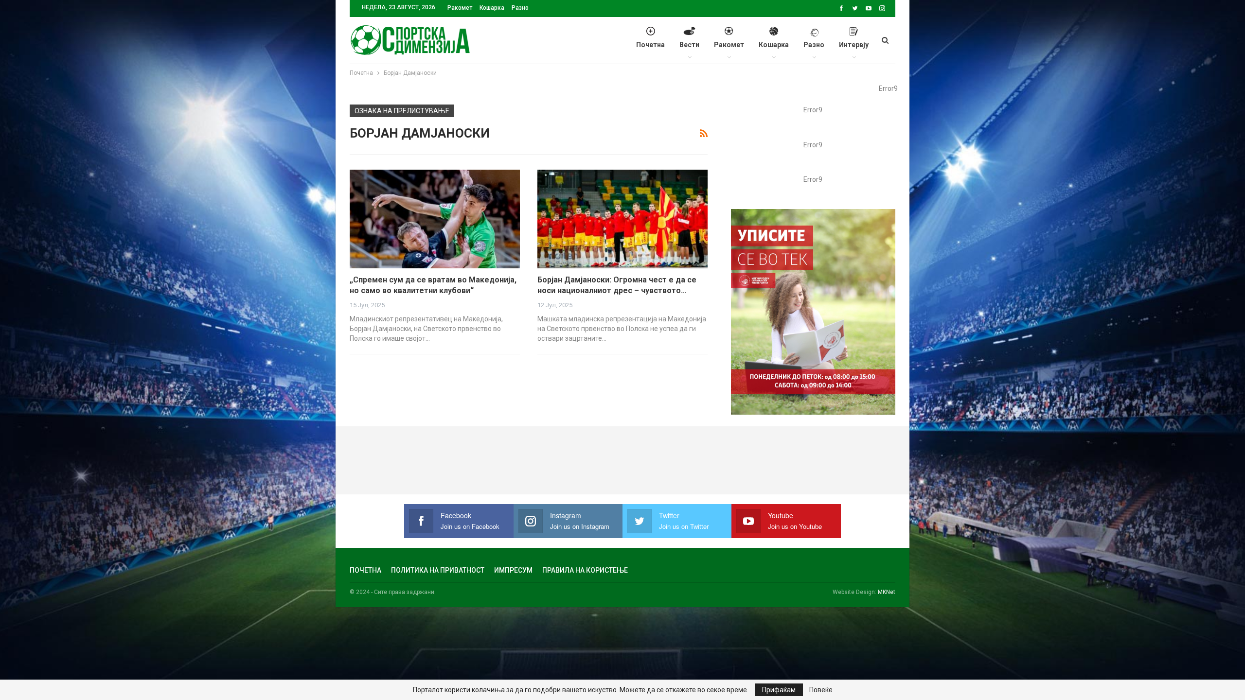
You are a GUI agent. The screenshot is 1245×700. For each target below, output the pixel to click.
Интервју (854, 45)
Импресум (513, 570)
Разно (520, 7)
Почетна (650, 45)
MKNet (886, 592)
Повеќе (821, 689)
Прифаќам (779, 690)
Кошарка (492, 7)
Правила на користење (585, 570)
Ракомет (459, 7)
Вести (689, 45)
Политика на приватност (437, 570)
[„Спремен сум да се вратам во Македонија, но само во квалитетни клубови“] (435, 219)
